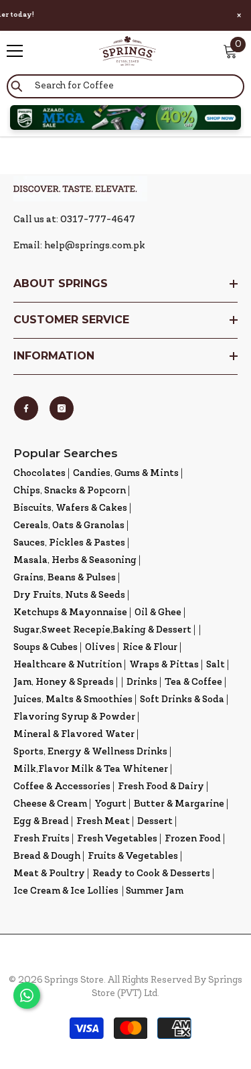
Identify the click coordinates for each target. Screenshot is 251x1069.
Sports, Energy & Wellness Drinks (90, 752)
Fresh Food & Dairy (161, 787)
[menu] (15, 51)
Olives (100, 648)
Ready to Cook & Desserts (151, 874)
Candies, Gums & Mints (126, 474)
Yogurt (110, 804)
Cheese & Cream (50, 804)
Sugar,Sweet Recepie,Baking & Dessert (102, 630)
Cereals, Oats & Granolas (68, 526)
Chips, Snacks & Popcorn (69, 491)
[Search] (125, 86)
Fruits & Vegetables (133, 856)
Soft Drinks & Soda (182, 700)
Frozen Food (193, 839)
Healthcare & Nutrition (67, 665)
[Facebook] (26, 408)
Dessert (155, 822)
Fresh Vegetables (117, 839)
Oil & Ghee (158, 613)
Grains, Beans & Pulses (64, 578)
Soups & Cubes (45, 648)
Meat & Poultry (49, 874)
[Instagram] (61, 408)
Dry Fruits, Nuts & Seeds (69, 595)
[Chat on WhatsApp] (26, 995)
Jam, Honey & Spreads (63, 682)
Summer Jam (154, 891)
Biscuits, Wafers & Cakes (70, 508)
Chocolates (39, 474)
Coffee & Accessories (61, 787)
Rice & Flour (149, 648)
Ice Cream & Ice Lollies (65, 891)
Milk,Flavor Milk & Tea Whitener (90, 769)
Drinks (142, 682)
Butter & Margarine (179, 804)
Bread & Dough (46, 856)
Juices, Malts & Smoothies (73, 700)
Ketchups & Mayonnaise (70, 613)
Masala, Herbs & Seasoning (75, 561)
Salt (215, 665)
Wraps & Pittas (164, 665)
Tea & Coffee (193, 682)
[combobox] (125, 86)
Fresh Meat (103, 822)
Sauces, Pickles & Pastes (69, 543)
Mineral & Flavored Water (74, 735)
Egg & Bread (41, 822)
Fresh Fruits (41, 839)
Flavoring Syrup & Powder (74, 717)
